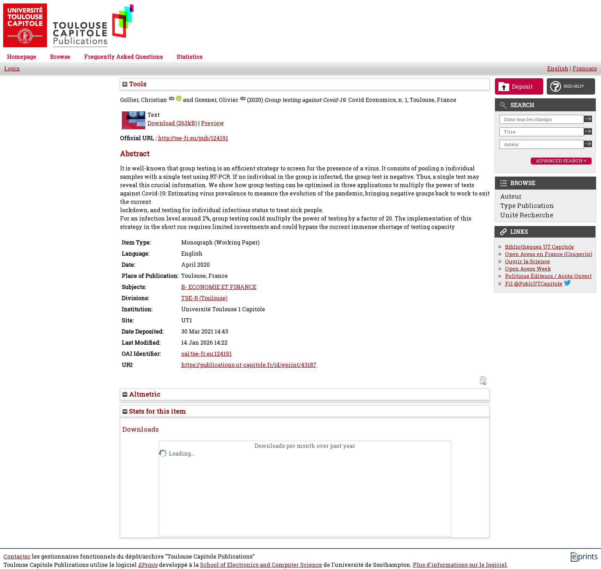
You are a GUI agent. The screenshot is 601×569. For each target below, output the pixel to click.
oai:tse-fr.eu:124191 (206, 354)
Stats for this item (156, 411)
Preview (212, 123)
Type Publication (527, 205)
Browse (60, 57)
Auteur (511, 196)
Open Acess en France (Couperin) (548, 254)
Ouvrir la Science (527, 261)
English (557, 68)
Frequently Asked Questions (123, 57)
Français (584, 68)
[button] (483, 380)
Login (12, 68)
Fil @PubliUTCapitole (533, 283)
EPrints (148, 565)
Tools (136, 84)
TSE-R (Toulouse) (204, 298)
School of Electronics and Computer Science (261, 565)
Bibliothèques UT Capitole (539, 246)
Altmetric (143, 394)
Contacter (16, 556)
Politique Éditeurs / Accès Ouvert (548, 276)
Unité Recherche (526, 215)
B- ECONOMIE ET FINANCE (218, 287)
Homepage (21, 57)
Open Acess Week (528, 268)
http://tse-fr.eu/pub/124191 (193, 138)
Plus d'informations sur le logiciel (460, 565)
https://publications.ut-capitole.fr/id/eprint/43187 (248, 365)
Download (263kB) (172, 123)
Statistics (189, 57)
